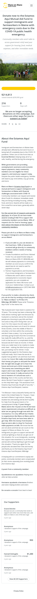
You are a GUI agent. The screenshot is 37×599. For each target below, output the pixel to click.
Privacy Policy (18, 593)
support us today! (18, 118)
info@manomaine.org (14, 287)
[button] (31, 5)
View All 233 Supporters (18, 581)
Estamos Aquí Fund (21, 186)
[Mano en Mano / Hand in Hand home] (12, 5)
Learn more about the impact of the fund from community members (17, 224)
